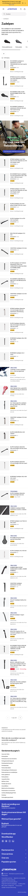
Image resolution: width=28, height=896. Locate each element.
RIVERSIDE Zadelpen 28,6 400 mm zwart (18, 477)
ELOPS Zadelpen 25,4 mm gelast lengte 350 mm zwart (18, 204)
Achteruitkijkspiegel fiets (9, 792)
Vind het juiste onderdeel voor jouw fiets (14, 151)
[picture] (4, 65)
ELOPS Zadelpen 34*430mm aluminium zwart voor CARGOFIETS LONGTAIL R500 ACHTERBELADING (18, 265)
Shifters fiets (5, 781)
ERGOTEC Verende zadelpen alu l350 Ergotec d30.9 (18, 682)
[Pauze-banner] (22, 3)
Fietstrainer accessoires (8, 790)
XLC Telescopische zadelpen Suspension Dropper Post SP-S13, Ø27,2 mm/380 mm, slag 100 (18, 701)
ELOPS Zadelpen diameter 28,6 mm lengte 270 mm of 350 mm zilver (17, 325)
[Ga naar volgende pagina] (20, 718)
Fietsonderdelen (6, 767)
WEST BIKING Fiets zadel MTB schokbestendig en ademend (18, 388)
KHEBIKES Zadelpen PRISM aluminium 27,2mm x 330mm (18, 508)
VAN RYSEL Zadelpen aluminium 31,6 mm (16, 584)
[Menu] (3, 9)
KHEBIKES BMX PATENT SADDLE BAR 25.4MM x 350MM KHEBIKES (18, 569)
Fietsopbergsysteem (7, 797)
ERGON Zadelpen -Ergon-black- (17, 615)
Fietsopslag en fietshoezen (9, 770)
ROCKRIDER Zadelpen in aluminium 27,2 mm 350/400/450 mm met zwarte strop (18, 63)
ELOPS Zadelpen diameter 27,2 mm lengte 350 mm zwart (18, 462)
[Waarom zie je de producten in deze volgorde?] (2, 58)
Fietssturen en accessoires (9, 758)
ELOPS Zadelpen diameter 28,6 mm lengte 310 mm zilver (18, 447)
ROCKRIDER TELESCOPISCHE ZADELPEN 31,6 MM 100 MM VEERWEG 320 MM (18, 647)
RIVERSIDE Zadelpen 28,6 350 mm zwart (18, 338)
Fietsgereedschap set (8, 761)
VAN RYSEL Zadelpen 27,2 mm (18, 248)
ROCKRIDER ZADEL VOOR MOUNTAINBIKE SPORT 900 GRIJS (17, 93)
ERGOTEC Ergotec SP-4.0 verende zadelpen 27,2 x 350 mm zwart (18, 633)
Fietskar (4, 795)
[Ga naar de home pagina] (12, 9)
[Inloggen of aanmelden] (21, 9)
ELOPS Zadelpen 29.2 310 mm (18, 550)
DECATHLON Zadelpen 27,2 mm (17, 234)
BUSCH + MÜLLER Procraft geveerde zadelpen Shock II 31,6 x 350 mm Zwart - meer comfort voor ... (18, 665)
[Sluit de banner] (25, 3)
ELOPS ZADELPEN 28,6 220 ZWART (17, 432)
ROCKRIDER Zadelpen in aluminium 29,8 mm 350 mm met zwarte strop (18, 108)
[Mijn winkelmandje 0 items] (24, 9)
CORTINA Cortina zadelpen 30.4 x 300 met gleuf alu (17, 370)
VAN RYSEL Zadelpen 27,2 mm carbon (18, 418)
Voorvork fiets (5, 754)
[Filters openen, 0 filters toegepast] (4, 54)
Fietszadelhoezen (7, 47)
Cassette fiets (5, 779)
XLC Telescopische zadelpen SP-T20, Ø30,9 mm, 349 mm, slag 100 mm (18, 404)
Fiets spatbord (6, 774)
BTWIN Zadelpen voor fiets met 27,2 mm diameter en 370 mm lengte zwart (18, 160)
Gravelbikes (5, 786)
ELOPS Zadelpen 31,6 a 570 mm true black (17, 219)
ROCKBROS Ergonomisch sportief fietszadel (17, 538)
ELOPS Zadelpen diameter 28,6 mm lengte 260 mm (17, 494)
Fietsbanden (5, 765)
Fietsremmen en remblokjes (9, 772)
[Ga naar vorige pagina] (8, 718)
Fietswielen (5, 756)
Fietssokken (5, 777)
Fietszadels (18, 47)
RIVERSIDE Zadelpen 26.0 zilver (17, 353)
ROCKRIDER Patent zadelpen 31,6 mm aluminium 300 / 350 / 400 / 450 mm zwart (18, 175)
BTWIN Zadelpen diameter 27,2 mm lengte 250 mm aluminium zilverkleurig (17, 310)
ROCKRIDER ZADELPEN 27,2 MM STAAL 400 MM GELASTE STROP (18, 280)
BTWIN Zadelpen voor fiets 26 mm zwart (18, 521)
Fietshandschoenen (7, 763)
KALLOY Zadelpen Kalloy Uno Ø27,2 (18, 600)
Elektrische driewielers (8, 788)
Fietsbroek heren (6, 783)
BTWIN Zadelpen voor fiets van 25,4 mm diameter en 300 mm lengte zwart (18, 190)
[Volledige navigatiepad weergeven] (2, 18)
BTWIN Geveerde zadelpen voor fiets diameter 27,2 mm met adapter (18, 78)
